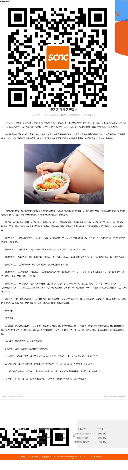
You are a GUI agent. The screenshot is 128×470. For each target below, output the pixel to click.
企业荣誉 (42, 446)
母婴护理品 (102, 438)
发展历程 (42, 442)
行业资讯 (23, 438)
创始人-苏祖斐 (43, 434)
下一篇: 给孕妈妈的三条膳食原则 (114, 396)
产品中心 (102, 429)
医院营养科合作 (82, 438)
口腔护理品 (102, 442)
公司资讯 (23, 434)
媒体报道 (23, 442)
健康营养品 (102, 434)
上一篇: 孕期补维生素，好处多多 (13, 396)
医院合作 (82, 429)
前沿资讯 (23, 429)
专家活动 (62, 429)
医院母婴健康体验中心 (82, 442)
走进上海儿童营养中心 (44, 429)
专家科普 (62, 438)
